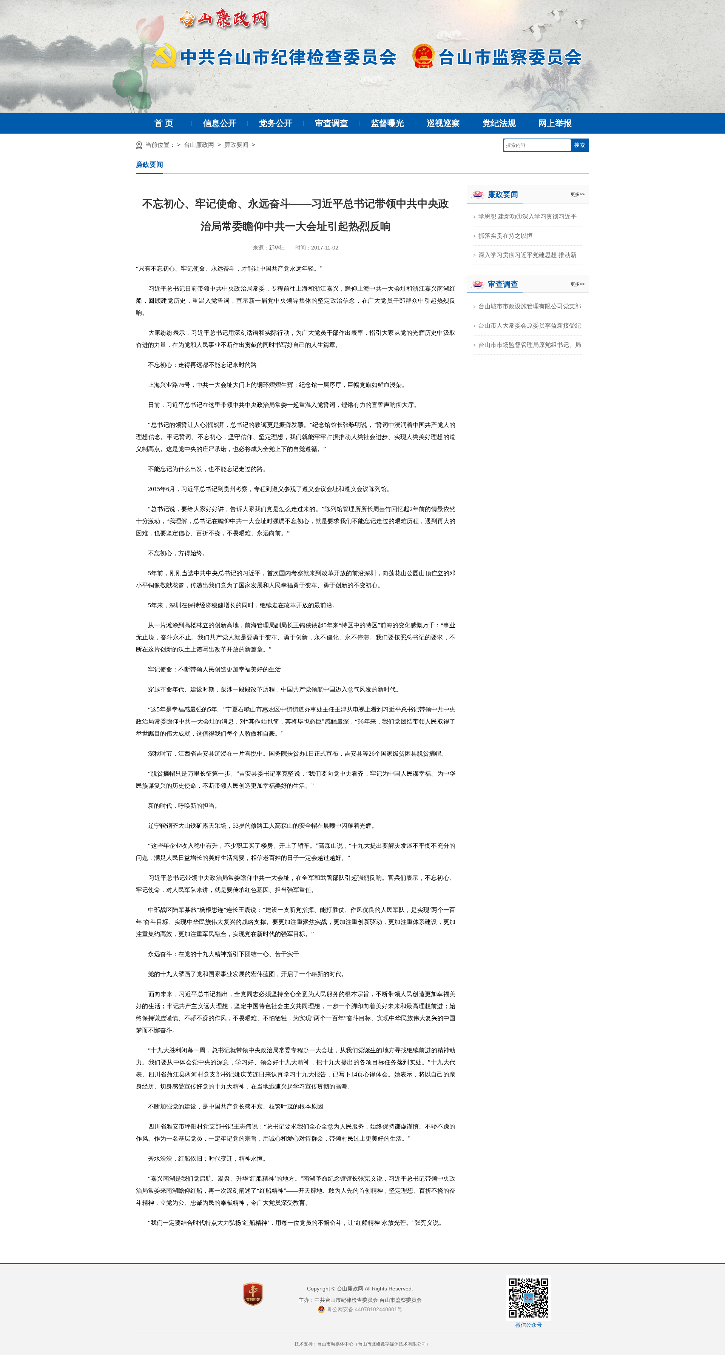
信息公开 (219, 123)
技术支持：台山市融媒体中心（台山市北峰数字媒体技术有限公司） (362, 1344)
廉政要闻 (236, 145)
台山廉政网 (199, 145)
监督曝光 (387, 123)
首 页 (163, 123)
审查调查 (331, 123)
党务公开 (275, 123)
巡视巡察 (443, 123)
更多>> (578, 194)
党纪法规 (499, 123)
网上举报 (555, 123)
